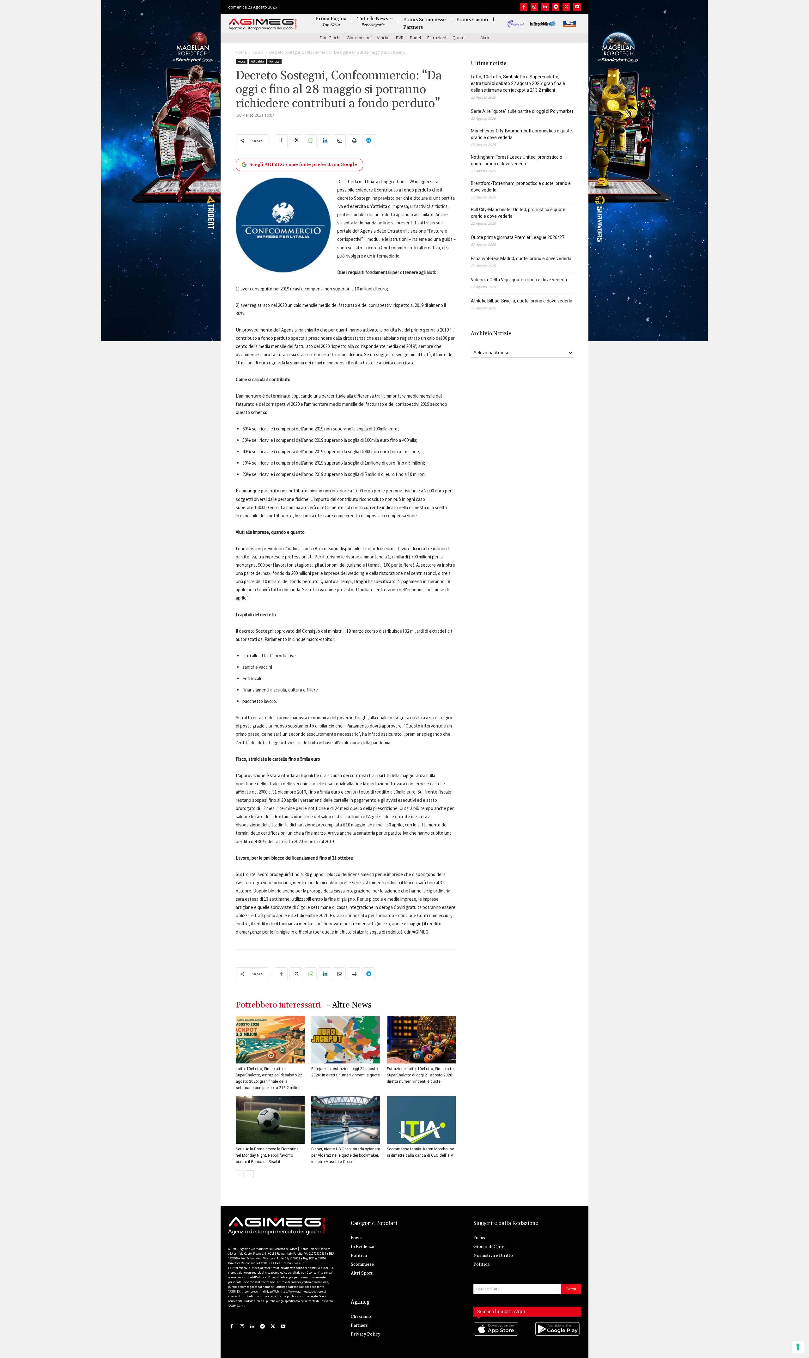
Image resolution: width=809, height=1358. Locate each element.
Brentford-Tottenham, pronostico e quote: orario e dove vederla (521, 186)
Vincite (383, 37)
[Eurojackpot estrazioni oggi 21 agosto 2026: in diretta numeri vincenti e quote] (345, 1039)
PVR (400, 37)
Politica (274, 61)
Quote (459, 37)
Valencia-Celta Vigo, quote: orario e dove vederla (519, 279)
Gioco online (359, 37)
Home (241, 52)
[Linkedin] (545, 7)
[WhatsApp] (310, 140)
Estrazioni (436, 37)
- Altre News (349, 1005)
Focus (258, 52)
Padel (415, 37)
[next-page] (250, 1174)
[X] (566, 7)
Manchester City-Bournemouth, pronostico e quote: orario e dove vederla (522, 134)
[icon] (496, 1335)
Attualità (257, 61)
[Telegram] (556, 7)
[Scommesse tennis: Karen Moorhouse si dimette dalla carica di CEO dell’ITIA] (421, 1120)
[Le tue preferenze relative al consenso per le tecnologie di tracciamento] (798, 1347)
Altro (484, 37)
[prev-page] (240, 1174)
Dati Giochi (330, 37)
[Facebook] (523, 7)
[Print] (354, 140)
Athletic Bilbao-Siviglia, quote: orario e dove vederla (521, 300)
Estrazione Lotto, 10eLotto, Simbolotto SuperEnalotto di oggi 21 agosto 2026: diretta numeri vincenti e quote (420, 1075)
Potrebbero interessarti (278, 1005)
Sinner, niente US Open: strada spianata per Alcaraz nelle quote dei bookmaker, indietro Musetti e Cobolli (345, 1155)
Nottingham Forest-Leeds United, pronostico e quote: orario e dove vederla (516, 160)
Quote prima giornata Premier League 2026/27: (518, 237)
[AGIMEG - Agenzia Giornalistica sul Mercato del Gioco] (262, 24)
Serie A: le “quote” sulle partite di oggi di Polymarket (522, 111)
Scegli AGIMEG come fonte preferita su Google (303, 164)
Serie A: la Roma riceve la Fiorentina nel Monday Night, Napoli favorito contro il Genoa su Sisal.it (267, 1155)
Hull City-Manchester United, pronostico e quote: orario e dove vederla (518, 213)
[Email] (339, 140)
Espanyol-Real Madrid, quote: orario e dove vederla (521, 258)
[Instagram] (534, 7)
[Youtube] (577, 7)
